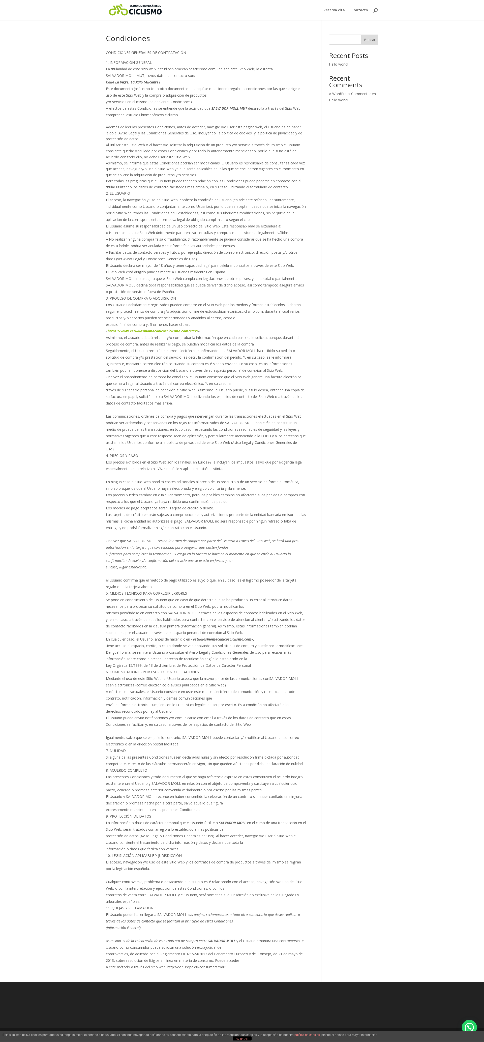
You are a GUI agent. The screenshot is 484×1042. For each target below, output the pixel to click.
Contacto (359, 10)
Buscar (369, 39)
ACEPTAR (242, 1038)
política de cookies (307, 1035)
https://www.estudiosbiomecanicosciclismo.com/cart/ (153, 331)
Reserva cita (334, 10)
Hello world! (338, 64)
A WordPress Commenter (350, 93)
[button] (469, 1027)
